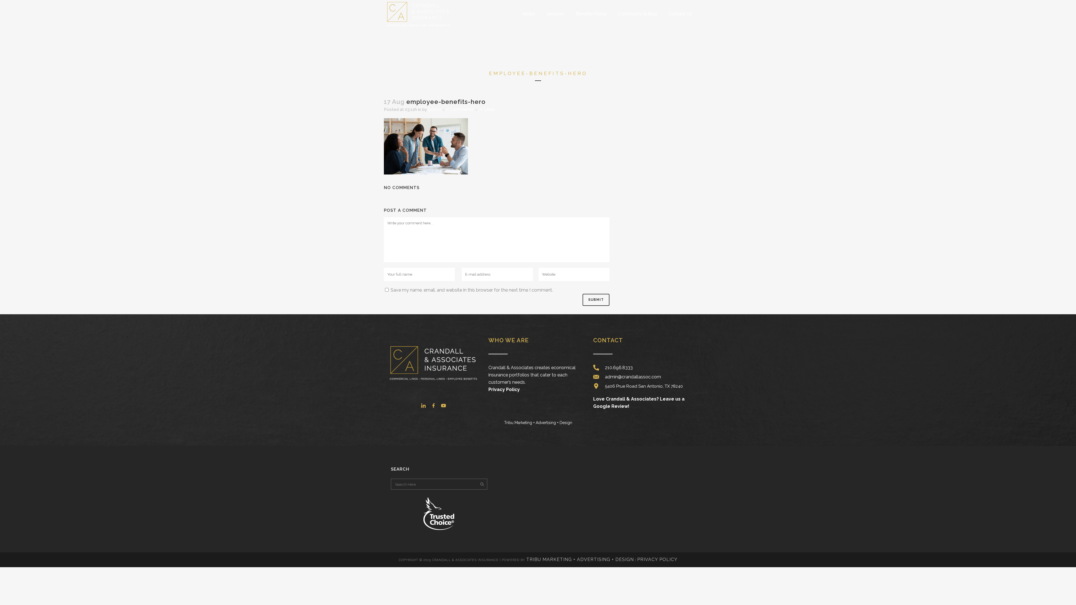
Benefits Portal (591, 14)
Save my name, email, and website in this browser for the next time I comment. (472, 290)
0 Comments (460, 109)
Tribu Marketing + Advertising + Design (580, 559)
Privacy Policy (504, 389)
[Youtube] (444, 406)
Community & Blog (637, 14)
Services (555, 14)
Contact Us (680, 14)
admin (434, 109)
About (528, 14)
